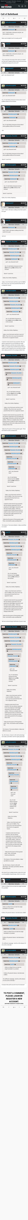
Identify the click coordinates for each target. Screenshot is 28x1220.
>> (15, 29)
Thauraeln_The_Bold (13, 172)
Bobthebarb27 (11, 29)
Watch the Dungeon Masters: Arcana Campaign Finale (11, 1)
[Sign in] (22, 6)
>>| (24, 18)
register (10, 999)
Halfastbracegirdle (12, 114)
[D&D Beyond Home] (6, 6)
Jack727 (10, 904)
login (16, 996)
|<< (3, 18)
